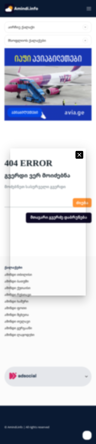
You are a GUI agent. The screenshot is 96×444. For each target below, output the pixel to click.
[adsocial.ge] (24, 384)
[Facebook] (87, 435)
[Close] (79, 155)
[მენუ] (87, 8)
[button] (77, 9)
